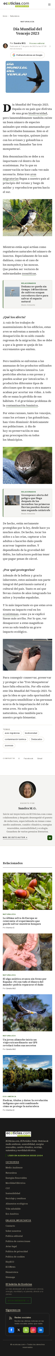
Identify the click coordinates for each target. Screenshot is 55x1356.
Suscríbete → (18, 1300)
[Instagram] (33, 1330)
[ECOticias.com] (16, 4)
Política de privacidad (17, 1251)
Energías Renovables (16, 1177)
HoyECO (10, 1261)
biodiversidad (37, 113)
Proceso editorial (36, 43)
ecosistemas (10, 614)
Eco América (12, 1213)
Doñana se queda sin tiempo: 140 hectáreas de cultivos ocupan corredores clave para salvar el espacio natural (34, 294)
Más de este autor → (15, 837)
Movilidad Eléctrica (15, 1182)
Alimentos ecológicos (17, 1203)
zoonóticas (29, 273)
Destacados (36, 739)
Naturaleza (14, 16)
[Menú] (49, 4)
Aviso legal (11, 1246)
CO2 (8, 1188)
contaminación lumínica (22, 405)
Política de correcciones (18, 1241)
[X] (19, 1330)
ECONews (10, 1266)
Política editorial (14, 1236)
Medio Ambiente (14, 1167)
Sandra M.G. (20, 43)
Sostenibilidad (13, 1193)
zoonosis (9, 745)
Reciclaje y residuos (16, 1198)
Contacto (10, 1225)
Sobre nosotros (13, 1230)
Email (40, 758)
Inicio (5, 16)
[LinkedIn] (49, 837)
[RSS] (26, 1330)
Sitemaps (10, 1277)
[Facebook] (11, 1330)
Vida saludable (13, 1208)
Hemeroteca (12, 1272)
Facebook (28, 758)
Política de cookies (15, 1256)
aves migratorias (12, 733)
